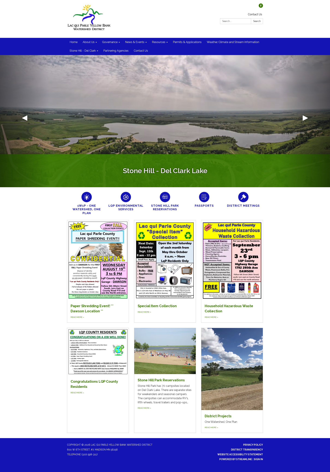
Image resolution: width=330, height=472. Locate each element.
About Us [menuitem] (89, 42)
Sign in (258, 459)
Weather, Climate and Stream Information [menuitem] (233, 42)
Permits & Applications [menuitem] (187, 42)
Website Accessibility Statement (240, 454)
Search (257, 21)
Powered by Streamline (235, 459)
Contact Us (255, 14)
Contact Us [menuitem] (141, 50)
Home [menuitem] (74, 42)
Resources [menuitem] (158, 42)
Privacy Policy (253, 444)
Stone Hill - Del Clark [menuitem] (83, 50)
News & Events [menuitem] (134, 42)
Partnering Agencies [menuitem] (116, 50)
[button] (25, 121)
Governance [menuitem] (110, 42)
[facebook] (261, 6)
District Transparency (247, 449)
